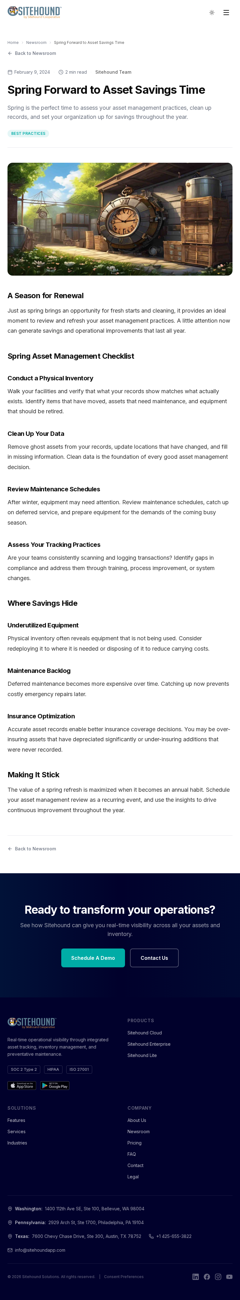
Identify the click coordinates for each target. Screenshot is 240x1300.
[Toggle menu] (226, 12)
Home (13, 42)
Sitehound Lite (142, 1055)
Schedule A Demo (93, 958)
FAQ (132, 1154)
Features (16, 1120)
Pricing (135, 1142)
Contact (135, 1165)
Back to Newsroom (35, 53)
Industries (17, 1142)
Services (17, 1131)
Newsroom (36, 42)
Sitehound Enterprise (149, 1044)
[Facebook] (207, 1277)
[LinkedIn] (195, 1277)
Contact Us (154, 958)
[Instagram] (218, 1277)
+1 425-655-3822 (174, 1236)
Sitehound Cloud (145, 1032)
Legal (133, 1176)
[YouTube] (229, 1277)
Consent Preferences (124, 1276)
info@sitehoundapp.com (40, 1250)
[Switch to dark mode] (212, 12)
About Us (137, 1120)
